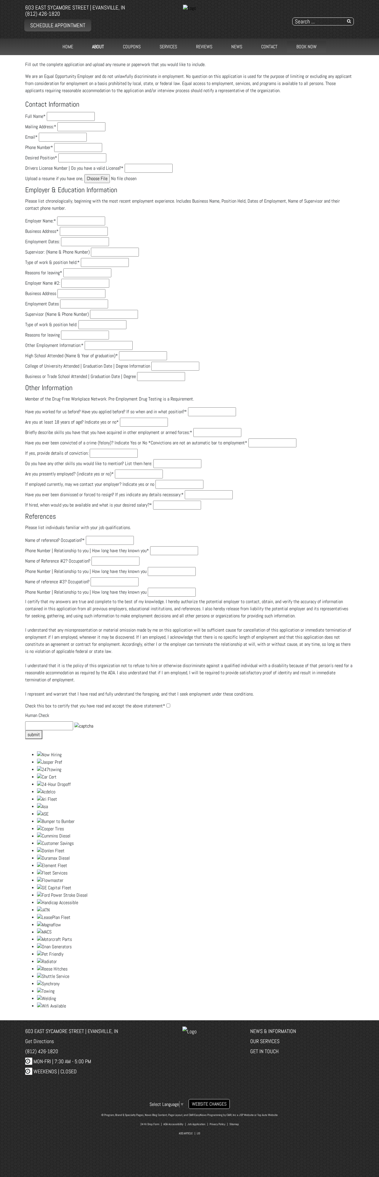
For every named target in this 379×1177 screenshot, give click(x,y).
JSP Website (246, 1115)
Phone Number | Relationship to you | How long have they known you (87, 550)
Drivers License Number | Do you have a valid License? (74, 168)
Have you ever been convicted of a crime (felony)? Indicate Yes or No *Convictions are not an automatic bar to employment (136, 443)
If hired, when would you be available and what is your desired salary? (88, 505)
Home (67, 47)
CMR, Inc (231, 1115)
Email (31, 137)
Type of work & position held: (52, 262)
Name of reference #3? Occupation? (57, 582)
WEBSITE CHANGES (209, 1104)
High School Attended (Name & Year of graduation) (71, 356)
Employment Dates (42, 304)
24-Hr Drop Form (149, 1124)
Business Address (42, 231)
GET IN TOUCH (264, 1051)
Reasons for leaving (43, 273)
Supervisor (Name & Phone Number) (57, 314)
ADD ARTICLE (186, 1133)
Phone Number (39, 147)
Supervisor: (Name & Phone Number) (57, 252)
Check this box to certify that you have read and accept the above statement (95, 706)
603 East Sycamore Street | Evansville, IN (75, 7)
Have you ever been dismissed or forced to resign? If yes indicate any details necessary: (104, 494)
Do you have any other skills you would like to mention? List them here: (88, 463)
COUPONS (132, 47)
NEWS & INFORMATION (273, 1031)
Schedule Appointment (57, 25)
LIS (198, 1133)
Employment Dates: (42, 241)
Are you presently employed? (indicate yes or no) (69, 474)
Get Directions (39, 1041)
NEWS (236, 47)
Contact (269, 47)
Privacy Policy (217, 1124)
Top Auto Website (267, 1115)
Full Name (35, 116)
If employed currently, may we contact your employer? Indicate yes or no (89, 484)
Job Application (196, 1124)
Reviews (204, 47)
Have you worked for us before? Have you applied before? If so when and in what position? (106, 412)
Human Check (37, 715)
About (98, 47)
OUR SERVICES (265, 1041)
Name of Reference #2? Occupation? (57, 561)
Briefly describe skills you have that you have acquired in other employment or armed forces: (108, 432)
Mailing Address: (40, 127)
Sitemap (234, 1124)
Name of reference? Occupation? (55, 540)
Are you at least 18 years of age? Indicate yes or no (72, 422)
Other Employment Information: (54, 345)
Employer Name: (40, 221)
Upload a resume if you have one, (54, 178)
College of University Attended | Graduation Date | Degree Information (87, 366)
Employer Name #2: (42, 283)
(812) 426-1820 (42, 13)
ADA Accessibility (173, 1124)
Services (168, 47)
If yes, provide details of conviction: (57, 453)
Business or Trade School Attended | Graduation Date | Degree (80, 376)
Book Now (306, 47)
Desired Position (41, 158)
